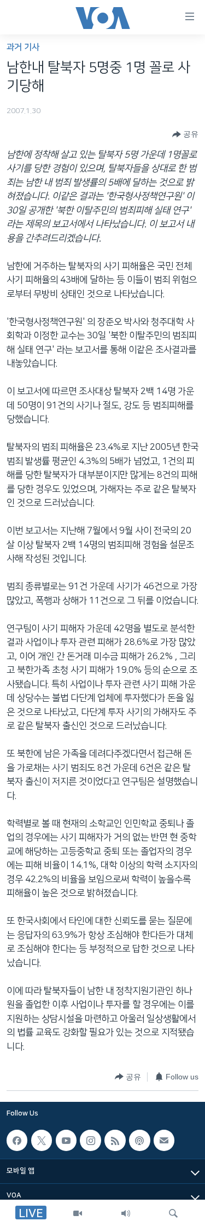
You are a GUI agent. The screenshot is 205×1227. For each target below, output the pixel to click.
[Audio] (125, 1213)
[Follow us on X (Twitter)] (41, 1140)
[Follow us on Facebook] (17, 1140)
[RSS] (114, 1140)
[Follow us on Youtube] (66, 1140)
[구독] (164, 1140)
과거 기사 (23, 47)
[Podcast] (139, 1140)
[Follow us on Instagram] (90, 1140)
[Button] (185, 134)
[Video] (77, 1213)
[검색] (173, 1213)
